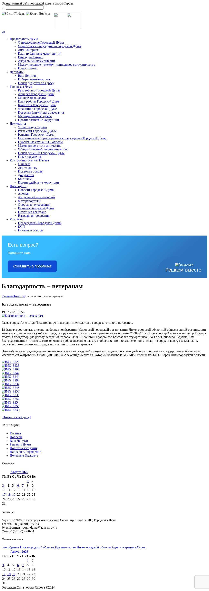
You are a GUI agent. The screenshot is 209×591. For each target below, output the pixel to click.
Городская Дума (21, 86)
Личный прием (28, 50)
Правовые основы (30, 171)
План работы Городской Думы (39, 101)
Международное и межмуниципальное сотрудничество (56, 64)
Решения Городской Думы (36, 134)
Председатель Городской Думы (39, 223)
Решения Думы (20, 444)
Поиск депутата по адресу (36, 83)
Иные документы (30, 156)
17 (4, 494)
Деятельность (27, 167)
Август (19, 472)
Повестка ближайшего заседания (41, 112)
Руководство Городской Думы (39, 90)
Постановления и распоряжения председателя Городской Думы (62, 138)
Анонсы (23, 193)
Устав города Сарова (32, 127)
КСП (21, 226)
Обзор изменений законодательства (43, 149)
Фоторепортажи (29, 201)
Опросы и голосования (34, 204)
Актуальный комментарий (36, 61)
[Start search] (3, 8)
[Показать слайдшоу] (16, 417)
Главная (7, 296)
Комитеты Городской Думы (37, 105)
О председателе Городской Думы (41, 42)
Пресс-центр (18, 186)
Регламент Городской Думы (37, 131)
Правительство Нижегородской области (83, 547)
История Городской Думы (36, 208)
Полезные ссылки (30, 230)
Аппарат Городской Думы (36, 94)
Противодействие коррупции (38, 120)
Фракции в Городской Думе (37, 109)
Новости (19, 296)
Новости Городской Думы (36, 190)
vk (3, 32)
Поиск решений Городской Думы (41, 153)
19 (13, 494)
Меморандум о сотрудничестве (39, 145)
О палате (24, 164)
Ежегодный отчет (30, 57)
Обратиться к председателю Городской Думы (49, 46)
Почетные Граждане (32, 212)
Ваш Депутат (27, 75)
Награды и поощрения (33, 215)
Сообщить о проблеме (32, 266)
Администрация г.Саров (129, 547)
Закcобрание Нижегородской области (28, 547)
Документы (18, 123)
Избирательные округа (34, 79)
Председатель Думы (24, 39)
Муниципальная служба (35, 116)
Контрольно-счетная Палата (29, 160)
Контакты (25, 178)
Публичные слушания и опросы (40, 142)
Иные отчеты (27, 68)
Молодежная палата (32, 97)
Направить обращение (25, 451)
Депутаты (16, 72)
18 (9, 494)
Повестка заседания (23, 448)
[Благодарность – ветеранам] (22, 315)
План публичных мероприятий (39, 53)
